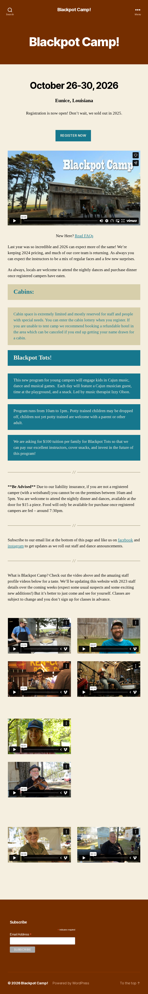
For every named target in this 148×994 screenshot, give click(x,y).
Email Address (20, 934)
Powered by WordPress (70, 983)
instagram (16, 546)
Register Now (73, 136)
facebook (125, 540)
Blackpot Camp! (74, 9)
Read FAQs (84, 236)
